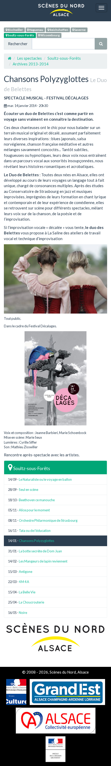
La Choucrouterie (31, 602)
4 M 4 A (24, 582)
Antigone (25, 572)
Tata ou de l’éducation (35, 530)
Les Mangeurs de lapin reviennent (43, 561)
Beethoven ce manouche (37, 500)
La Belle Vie (27, 592)
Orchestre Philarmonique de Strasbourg (48, 520)
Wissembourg (50, 35)
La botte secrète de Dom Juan (40, 551)
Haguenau (36, 29)
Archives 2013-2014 (31, 64)
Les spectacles (29, 58)
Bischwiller (15, 29)
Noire (23, 613)
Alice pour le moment (34, 510)
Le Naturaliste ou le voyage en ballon (45, 479)
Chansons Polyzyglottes (36, 541)
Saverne (80, 29)
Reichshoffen (58, 29)
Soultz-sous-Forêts (20, 35)
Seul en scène (28, 489)
